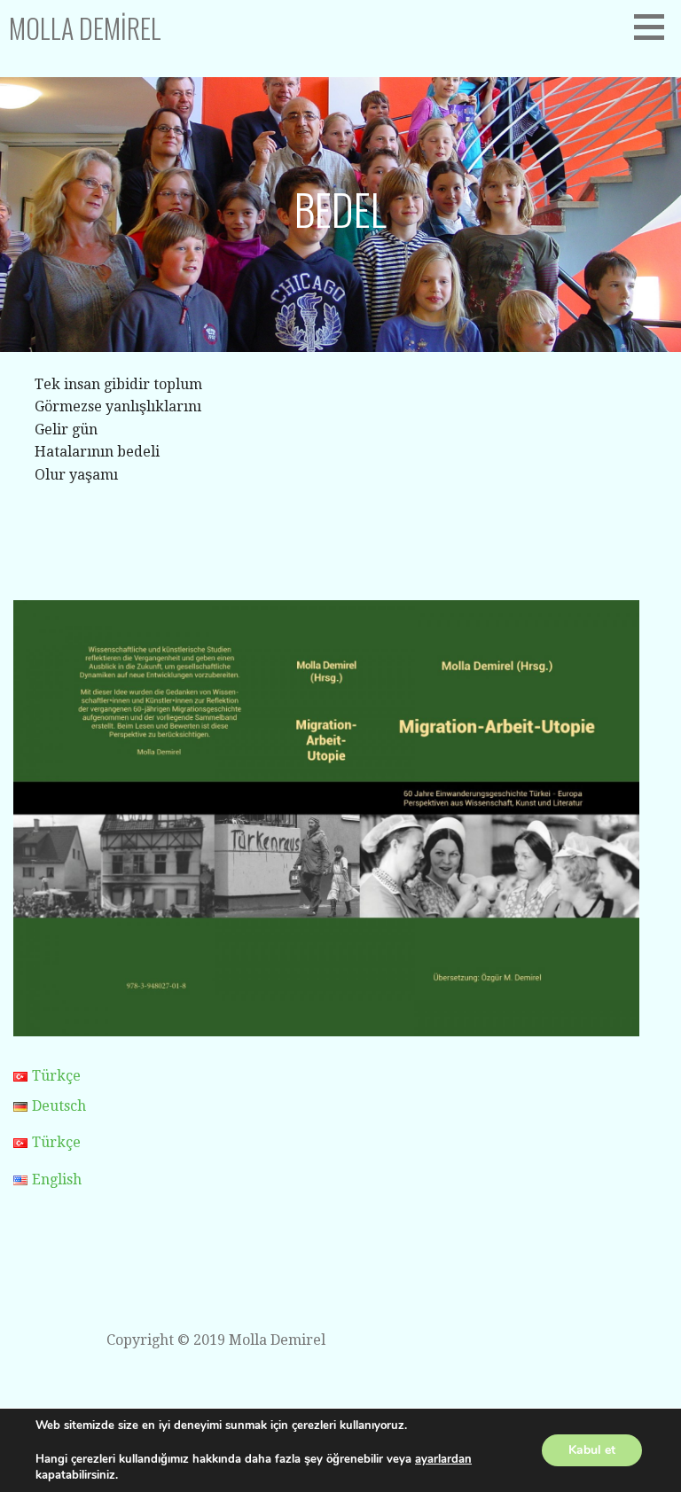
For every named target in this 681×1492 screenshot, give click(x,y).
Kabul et (591, 1449)
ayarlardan (443, 1459)
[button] (655, 27)
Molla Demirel (85, 28)
